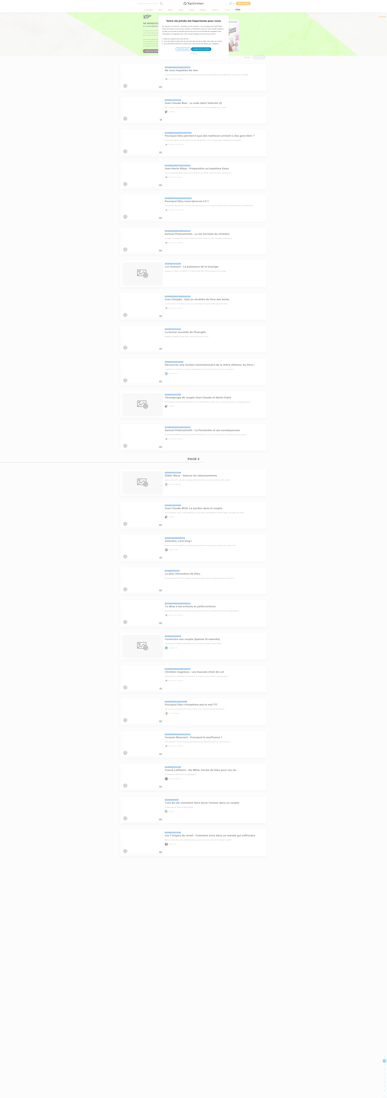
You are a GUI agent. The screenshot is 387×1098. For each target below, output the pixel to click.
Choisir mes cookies (183, 49)
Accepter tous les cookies (201, 49)
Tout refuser (193, 53)
